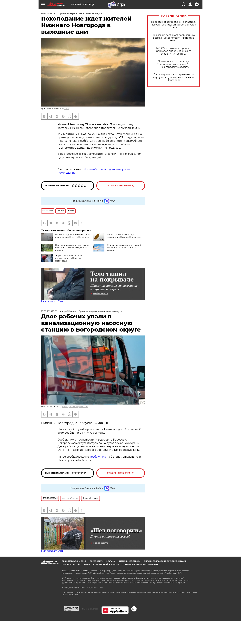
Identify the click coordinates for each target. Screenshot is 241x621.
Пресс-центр (96, 561)
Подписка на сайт (71, 564)
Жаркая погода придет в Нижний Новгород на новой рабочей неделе (124, 247)
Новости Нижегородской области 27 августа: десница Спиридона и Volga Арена (173, 25)
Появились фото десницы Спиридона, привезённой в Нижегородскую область (173, 64)
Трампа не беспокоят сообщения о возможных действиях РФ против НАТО (174, 38)
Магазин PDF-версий (129, 561)
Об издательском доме (74, 561)
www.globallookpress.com (75, 406)
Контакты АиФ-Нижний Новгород (101, 564)
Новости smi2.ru (52, 301)
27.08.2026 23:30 (49, 311)
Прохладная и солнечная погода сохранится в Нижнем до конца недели (72, 247)
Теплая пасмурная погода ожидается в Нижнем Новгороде (124, 235)
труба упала (98, 456)
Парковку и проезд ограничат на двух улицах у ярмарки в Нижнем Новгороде (173, 77)
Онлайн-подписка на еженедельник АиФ (165, 561)
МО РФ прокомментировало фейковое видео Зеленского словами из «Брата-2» (173, 51)
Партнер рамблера (90, 609)
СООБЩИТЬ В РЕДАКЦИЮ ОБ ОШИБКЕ (140, 564)
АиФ (66, 108)
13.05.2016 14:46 (48, 13)
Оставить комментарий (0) (120, 186)
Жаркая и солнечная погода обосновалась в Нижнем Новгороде (69, 258)
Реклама (110, 561)
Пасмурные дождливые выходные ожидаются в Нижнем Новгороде (72, 235)
